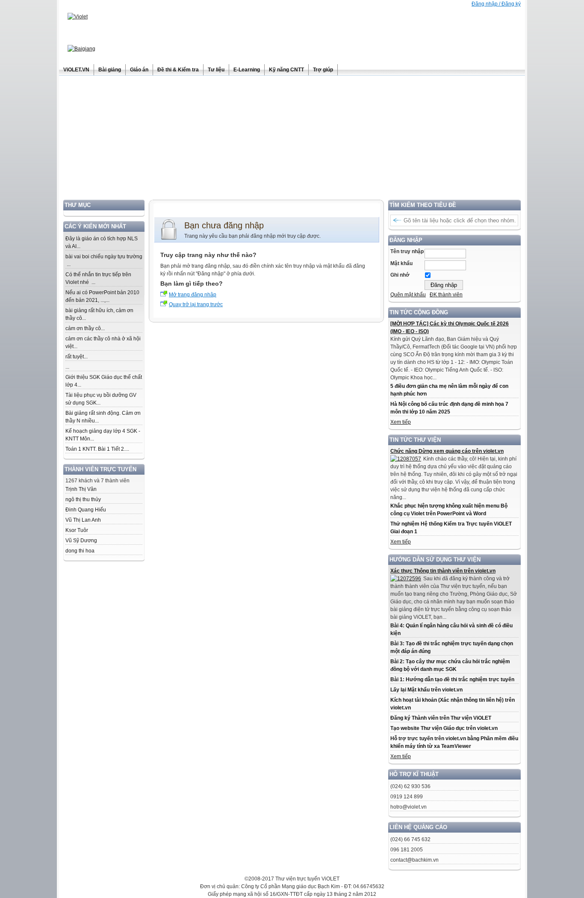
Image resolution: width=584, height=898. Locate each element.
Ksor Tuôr (76, 530)
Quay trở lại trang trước (196, 304)
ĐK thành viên (446, 295)
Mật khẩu (401, 263)
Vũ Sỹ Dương (81, 541)
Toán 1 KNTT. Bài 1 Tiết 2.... (97, 449)
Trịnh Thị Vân (81, 489)
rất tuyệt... (76, 357)
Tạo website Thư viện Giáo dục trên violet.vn (444, 728)
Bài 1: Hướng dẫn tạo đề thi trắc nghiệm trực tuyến (452, 679)
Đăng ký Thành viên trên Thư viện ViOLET (440, 718)
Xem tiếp (400, 422)
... (67, 367)
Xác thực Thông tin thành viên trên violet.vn (443, 571)
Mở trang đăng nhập (192, 295)
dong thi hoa (79, 551)
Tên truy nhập (407, 251)
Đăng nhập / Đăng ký (496, 4)
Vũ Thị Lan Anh (83, 520)
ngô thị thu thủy (83, 499)
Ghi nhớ (400, 275)
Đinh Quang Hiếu (85, 510)
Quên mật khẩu (408, 295)
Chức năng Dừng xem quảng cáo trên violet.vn (447, 451)
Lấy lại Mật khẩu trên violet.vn (426, 690)
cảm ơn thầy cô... (85, 328)
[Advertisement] (292, 140)
